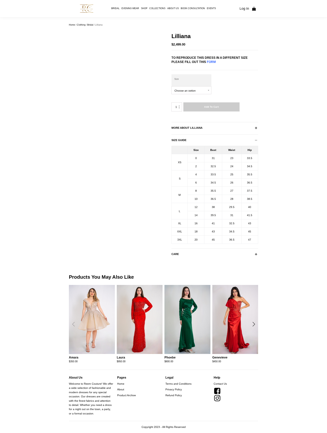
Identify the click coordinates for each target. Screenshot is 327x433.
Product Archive (126, 395)
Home (72, 25)
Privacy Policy (173, 389)
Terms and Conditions (178, 383)
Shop (144, 8)
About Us (173, 8)
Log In (244, 8)
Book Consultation (193, 8)
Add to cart (211, 107)
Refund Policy (173, 395)
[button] (253, 324)
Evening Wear (130, 8)
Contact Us (220, 383)
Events (211, 8)
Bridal (115, 8)
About (120, 389)
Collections (157, 8)
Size (176, 79)
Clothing (81, 25)
